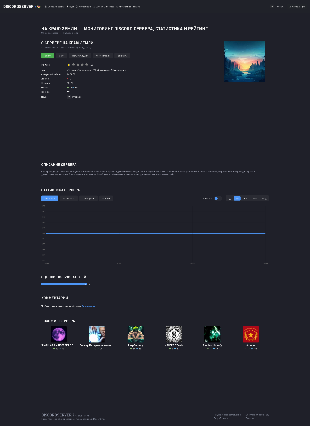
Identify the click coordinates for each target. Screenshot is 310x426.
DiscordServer (22, 6)
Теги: (43, 69)
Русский (76, 96)
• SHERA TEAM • (174, 345)
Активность (68, 198)
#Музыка (71, 69)
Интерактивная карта (129, 6)
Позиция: (46, 83)
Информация (85, 6)
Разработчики (221, 418)
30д (237, 198)
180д (254, 198)
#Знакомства (103, 69)
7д (229, 198)
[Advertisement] (155, 131)
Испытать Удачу (80, 55)
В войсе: (45, 91)
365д (264, 198)
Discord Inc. (99, 418)
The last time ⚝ (212, 345)
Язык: (44, 96)
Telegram (250, 418)
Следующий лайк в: (51, 74)
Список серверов (49, 32)
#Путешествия (118, 69)
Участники (50, 198)
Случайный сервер (105, 6)
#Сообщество (84, 69)
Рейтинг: (45, 64)
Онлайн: (45, 87)
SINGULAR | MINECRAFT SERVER (58, 345)
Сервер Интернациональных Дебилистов (97, 345)
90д (245, 198)
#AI (94, 69)
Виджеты (122, 55)
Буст (71, 6)
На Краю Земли (71, 32)
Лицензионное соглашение (227, 414)
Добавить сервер (56, 6)
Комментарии (103, 55)
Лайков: (45, 78)
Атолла (250, 345)
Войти (48, 55)
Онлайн (106, 198)
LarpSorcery (135, 345)
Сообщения (88, 198)
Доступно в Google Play (257, 414)
